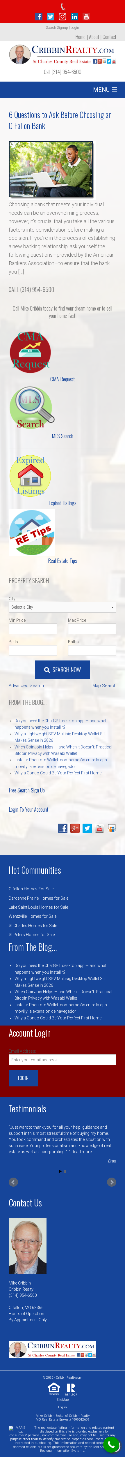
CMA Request (62, 379)
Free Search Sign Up (27, 790)
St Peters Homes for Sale (32, 934)
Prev (13, 1182)
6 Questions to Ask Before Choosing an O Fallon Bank (60, 120)
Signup (62, 28)
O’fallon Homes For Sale (31, 889)
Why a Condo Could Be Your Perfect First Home (58, 773)
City (12, 598)
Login (75, 28)
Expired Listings (62, 503)
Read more (82, 1151)
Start (60, 1171)
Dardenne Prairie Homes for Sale (38, 898)
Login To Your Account (28, 809)
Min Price (17, 620)
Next (111, 1182)
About (94, 36)
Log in (62, 1407)
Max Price (77, 620)
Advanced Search (26, 685)
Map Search (104, 685)
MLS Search (62, 436)
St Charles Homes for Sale (33, 925)
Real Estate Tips (62, 560)
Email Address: (22, 1051)
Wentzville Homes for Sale (32, 916)
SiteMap (63, 1400)
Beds (13, 641)
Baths (73, 641)
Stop (65, 1171)
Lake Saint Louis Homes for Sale (38, 907)
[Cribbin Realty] (62, 52)
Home (80, 36)
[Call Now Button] (111, 1445)
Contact (109, 36)
